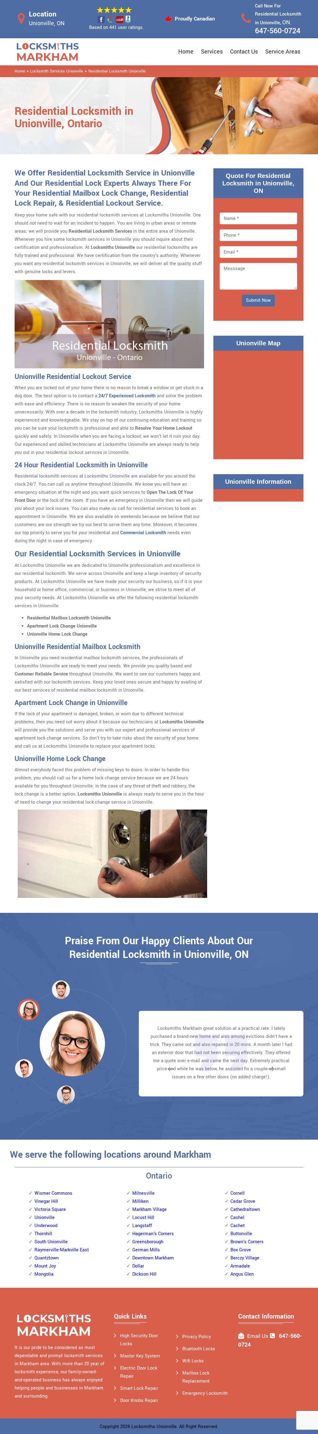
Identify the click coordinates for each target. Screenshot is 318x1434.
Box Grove (240, 1250)
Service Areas (282, 52)
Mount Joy (45, 1266)
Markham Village (149, 1209)
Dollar (138, 1266)
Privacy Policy (196, 1337)
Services (212, 52)
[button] (66, 1094)
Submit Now (258, 300)
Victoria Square (50, 1209)
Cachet (237, 1225)
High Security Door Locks (139, 1340)
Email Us (258, 1336)
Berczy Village (244, 1258)
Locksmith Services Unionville (56, 71)
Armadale (240, 1266)
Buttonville (241, 1234)
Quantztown (46, 1258)
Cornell (237, 1193)
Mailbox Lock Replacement (196, 1377)
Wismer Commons (53, 1193)
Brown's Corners (247, 1242)
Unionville (44, 1217)
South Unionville (51, 1242)
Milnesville (143, 1193)
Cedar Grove (242, 1201)
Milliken (140, 1201)
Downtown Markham (153, 1258)
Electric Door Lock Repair (138, 1372)
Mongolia (43, 1274)
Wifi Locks (193, 1361)
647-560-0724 (277, 31)
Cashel (237, 1217)
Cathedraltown (245, 1209)
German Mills (146, 1250)
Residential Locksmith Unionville (117, 71)
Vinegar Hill (46, 1201)
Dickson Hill (144, 1274)
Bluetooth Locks (198, 1349)
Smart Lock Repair (139, 1388)
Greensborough (147, 1242)
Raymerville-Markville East (61, 1250)
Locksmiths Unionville (154, 1426)
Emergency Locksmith (205, 1393)
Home (185, 52)
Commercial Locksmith (143, 533)
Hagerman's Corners (153, 1234)
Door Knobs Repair (139, 1400)
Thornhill (43, 1234)
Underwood (45, 1225)
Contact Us (244, 52)
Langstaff (142, 1225)
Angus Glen (242, 1274)
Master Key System (140, 1356)
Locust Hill (143, 1217)
